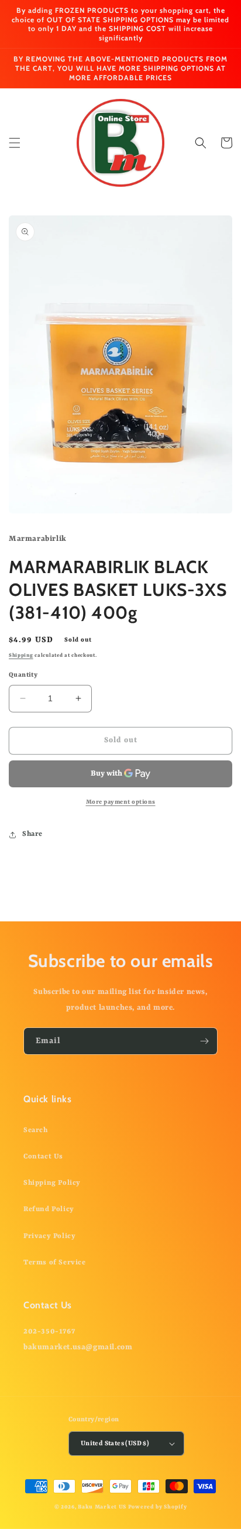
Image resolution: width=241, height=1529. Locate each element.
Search (35, 1130)
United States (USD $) (115, 1444)
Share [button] (32, 834)
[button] (14, 143)
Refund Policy (48, 1209)
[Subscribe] (204, 1041)
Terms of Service (54, 1263)
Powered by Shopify (157, 1507)
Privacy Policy (49, 1236)
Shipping (21, 656)
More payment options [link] (121, 801)
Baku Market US (102, 1507)
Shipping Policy (52, 1183)
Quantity (23, 675)
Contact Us (43, 1157)
